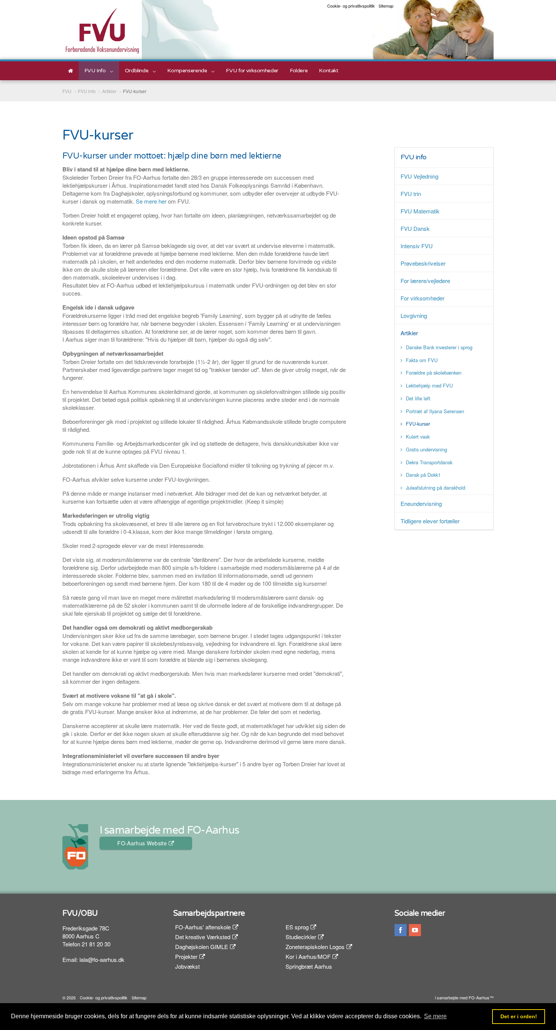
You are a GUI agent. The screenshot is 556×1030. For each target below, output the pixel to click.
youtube (415, 930)
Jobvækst (187, 966)
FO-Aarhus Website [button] (142, 843)
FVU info (414, 157)
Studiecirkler (301, 937)
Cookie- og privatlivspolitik (351, 6)
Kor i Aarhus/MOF (308, 956)
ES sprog (297, 927)
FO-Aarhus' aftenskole (203, 927)
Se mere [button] (435, 1016)
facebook (400, 930)
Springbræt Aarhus (309, 966)
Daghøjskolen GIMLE (201, 947)
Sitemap (386, 6)
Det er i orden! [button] (518, 1016)
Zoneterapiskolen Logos (315, 947)
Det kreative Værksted (202, 937)
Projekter (186, 956)
